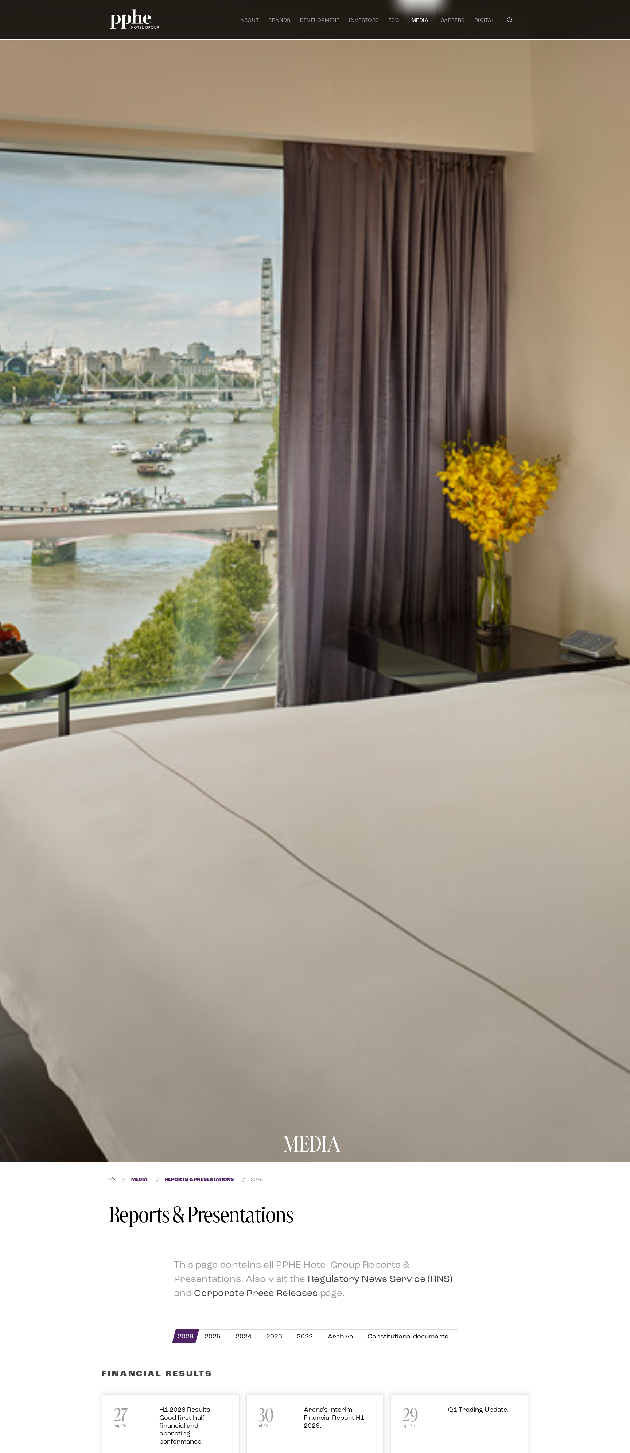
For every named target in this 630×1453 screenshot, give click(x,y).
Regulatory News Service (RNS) (380, 1278)
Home (112, 1179)
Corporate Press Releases (256, 1293)
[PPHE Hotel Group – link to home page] (134, 19)
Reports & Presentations (199, 1179)
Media (139, 1179)
